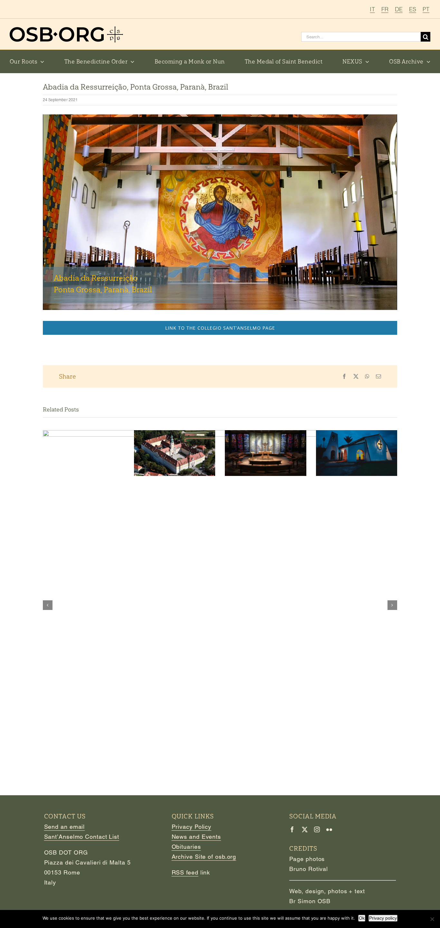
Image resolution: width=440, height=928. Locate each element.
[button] (48, 605)
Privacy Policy (192, 826)
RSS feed (185, 872)
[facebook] (292, 829)
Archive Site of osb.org (204, 856)
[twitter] (305, 829)
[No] (432, 919)
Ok (362, 918)
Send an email (64, 826)
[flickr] (329, 829)
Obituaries (186, 846)
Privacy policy (383, 918)
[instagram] (317, 829)
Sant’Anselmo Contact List (82, 836)
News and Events (196, 836)
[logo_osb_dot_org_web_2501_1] (66, 29)
